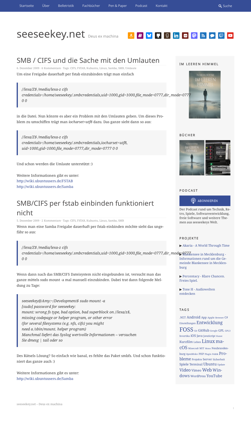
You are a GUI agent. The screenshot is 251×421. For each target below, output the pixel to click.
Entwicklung (209, 322)
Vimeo (196, 370)
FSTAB (81, 68)
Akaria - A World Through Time (206, 245)
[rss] (203, 35)
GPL (221, 330)
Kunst (219, 335)
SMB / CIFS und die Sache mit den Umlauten (88, 60)
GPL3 (227, 330)
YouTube (214, 375)
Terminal (196, 364)
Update (221, 364)
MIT (201, 348)
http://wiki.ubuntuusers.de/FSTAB (45, 180)
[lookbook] (185, 35)
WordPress (198, 376)
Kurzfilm (186, 342)
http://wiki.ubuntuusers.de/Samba (45, 186)
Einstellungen (187, 323)
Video (185, 370)
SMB (121, 68)
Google (213, 330)
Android (193, 317)
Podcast (141, 5)
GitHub (203, 330)
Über (46, 5)
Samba (112, 68)
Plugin (208, 353)
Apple (211, 317)
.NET (182, 317)
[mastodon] (194, 35)
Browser (219, 317)
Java (200, 336)
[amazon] (131, 35)
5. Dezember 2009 (28, 220)
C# (226, 317)
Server (207, 359)
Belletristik (66, 5)
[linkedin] (176, 35)
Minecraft (193, 348)
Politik (215, 354)
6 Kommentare (51, 68)
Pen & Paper (117, 5)
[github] (158, 35)
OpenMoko (192, 353)
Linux (103, 68)
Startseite (26, 5)
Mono (208, 348)
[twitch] (221, 35)
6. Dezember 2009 (28, 68)
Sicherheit (219, 359)
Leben (197, 342)
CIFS (73, 68)
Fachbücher (91, 5)
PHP (201, 354)
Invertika (184, 336)
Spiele (184, 364)
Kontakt (161, 5)
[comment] (212, 35)
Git (195, 330)
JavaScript (209, 336)
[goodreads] (167, 35)
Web (207, 370)
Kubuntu (92, 68)
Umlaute (130, 68)
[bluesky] (149, 35)
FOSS (186, 329)
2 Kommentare (51, 220)
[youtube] (230, 35)
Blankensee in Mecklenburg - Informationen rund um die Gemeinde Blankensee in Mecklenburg (203, 261)
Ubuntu (210, 364)
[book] (140, 35)
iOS (193, 335)
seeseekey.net (51, 34)
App (204, 317)
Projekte (197, 359)
